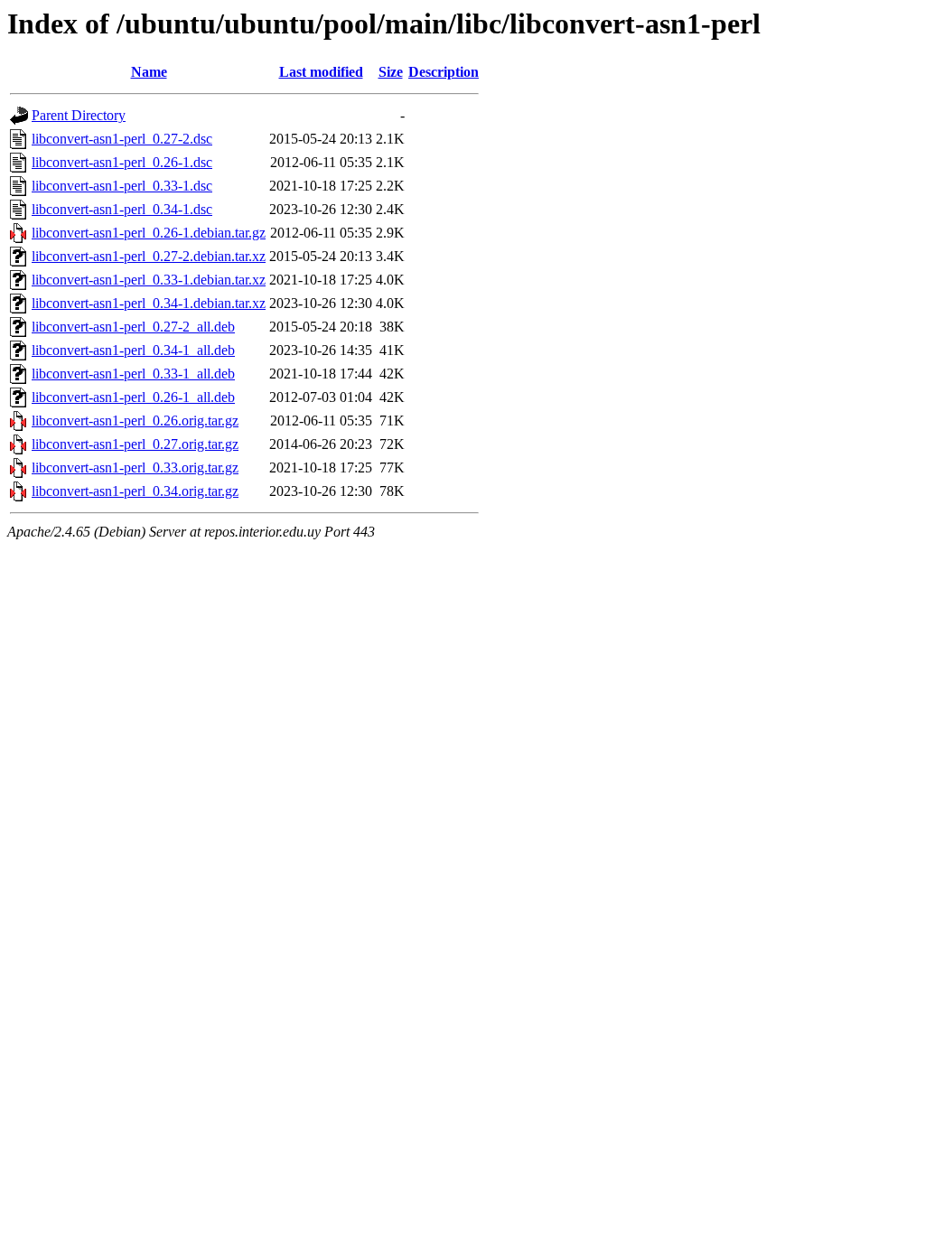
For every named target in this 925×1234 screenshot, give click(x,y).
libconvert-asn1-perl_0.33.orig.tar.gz (135, 467)
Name (149, 71)
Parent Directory (79, 115)
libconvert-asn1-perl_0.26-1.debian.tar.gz (149, 232)
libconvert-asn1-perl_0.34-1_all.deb (133, 350)
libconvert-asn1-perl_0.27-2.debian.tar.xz (149, 256)
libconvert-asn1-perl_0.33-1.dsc (122, 185)
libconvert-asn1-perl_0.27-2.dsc (122, 138)
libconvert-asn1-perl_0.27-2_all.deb (133, 326)
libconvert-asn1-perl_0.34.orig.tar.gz (135, 491)
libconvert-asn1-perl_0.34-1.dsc (122, 209)
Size (390, 71)
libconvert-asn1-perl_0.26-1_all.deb (133, 397)
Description (443, 71)
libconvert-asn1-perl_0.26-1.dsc (122, 162)
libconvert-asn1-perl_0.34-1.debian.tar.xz (149, 303)
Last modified (321, 71)
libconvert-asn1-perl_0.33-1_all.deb (133, 373)
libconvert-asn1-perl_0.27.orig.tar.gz (135, 444)
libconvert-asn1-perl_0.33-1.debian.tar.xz (149, 279)
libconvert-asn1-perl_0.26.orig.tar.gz (135, 420)
